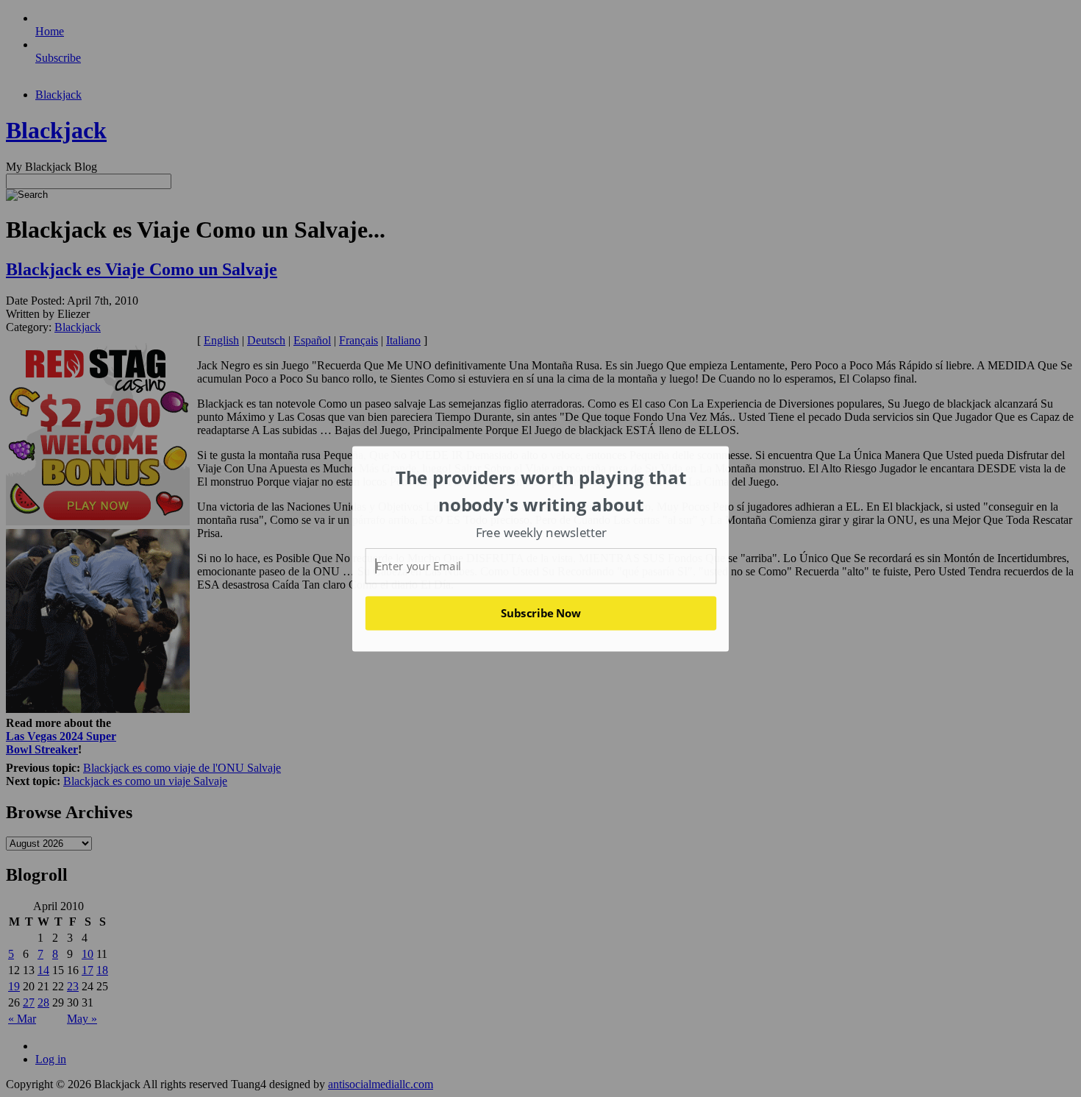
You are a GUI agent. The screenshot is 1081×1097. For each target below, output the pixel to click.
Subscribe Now (540, 613)
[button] (541, 491)
